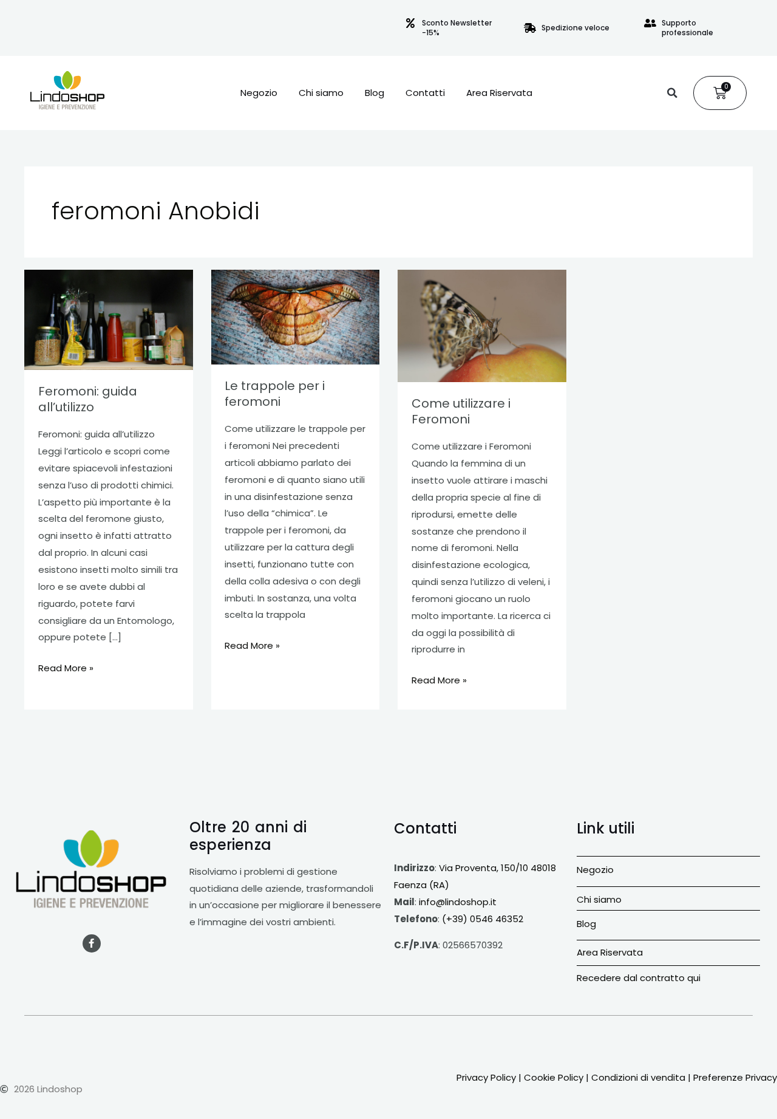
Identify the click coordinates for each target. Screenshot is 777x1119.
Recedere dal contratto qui (639, 977)
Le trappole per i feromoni (275, 393)
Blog (374, 93)
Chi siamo (321, 93)
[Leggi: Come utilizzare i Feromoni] (482, 326)
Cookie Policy (553, 1077)
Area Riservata (499, 93)
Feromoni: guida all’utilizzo (87, 399)
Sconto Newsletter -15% (457, 28)
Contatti (425, 93)
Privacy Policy (486, 1077)
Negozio (258, 93)
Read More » (65, 667)
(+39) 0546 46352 (482, 918)
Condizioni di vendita (638, 1077)
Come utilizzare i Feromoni (461, 411)
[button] (672, 93)
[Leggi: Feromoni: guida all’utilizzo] (108, 320)
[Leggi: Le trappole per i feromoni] (295, 317)
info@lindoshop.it (458, 901)
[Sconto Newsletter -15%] (410, 23)
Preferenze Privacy (735, 1077)
